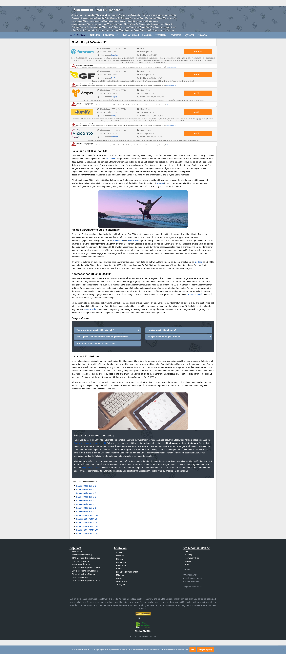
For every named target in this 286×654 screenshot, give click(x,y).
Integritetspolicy (205, 650)
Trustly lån (120, 585)
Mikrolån (120, 575)
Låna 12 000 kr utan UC (87, 522)
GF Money (115, 78)
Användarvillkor (192, 558)
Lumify (113, 116)
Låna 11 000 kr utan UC (87, 519)
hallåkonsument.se (171, 67)
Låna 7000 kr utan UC (86, 508)
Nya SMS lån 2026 (80, 561)
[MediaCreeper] (143, 618)
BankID (160, 183)
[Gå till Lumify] (82, 112)
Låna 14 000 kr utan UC (87, 530)
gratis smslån (90, 309)
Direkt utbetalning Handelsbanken (87, 567)
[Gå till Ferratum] (82, 51)
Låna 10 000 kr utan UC (87, 515)
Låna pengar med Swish (127, 572)
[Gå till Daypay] (82, 93)
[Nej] (283, 650)
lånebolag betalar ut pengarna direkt (90, 443)
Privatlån (160, 35)
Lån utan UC (110, 35)
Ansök (196, 51)
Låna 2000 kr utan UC (86, 489)
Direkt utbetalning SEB (82, 577)
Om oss (202, 35)
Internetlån (121, 562)
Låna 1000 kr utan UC (86, 486)
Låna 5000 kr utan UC (86, 500)
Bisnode (142, 24)
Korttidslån (121, 565)
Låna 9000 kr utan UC (86, 511)
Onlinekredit (121, 581)
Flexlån (119, 559)
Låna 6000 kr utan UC (86, 504)
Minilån (119, 578)
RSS (187, 564)
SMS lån (95, 35)
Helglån (147, 35)
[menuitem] (95, 35)
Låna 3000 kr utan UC (86, 493)
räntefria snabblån (195, 294)
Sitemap (188, 555)
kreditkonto (118, 240)
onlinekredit (133, 240)
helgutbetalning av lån (91, 468)
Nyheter (189, 35)
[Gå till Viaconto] (82, 133)
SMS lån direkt (130, 35)
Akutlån (119, 552)
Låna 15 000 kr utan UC (87, 533)
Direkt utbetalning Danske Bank (86, 580)
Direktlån (120, 556)
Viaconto (114, 137)
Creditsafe (155, 24)
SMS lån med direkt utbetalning (86, 558)
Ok (192, 650)
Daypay (114, 97)
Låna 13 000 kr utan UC (87, 526)
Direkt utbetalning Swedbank (85, 571)
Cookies (188, 561)
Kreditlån (120, 568)
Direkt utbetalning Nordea (83, 574)
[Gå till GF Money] (82, 74)
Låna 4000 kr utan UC (86, 497)
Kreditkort (175, 35)
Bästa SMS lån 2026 (81, 564)
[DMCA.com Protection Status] (143, 614)
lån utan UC (111, 159)
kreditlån (198, 262)
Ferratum (114, 55)
